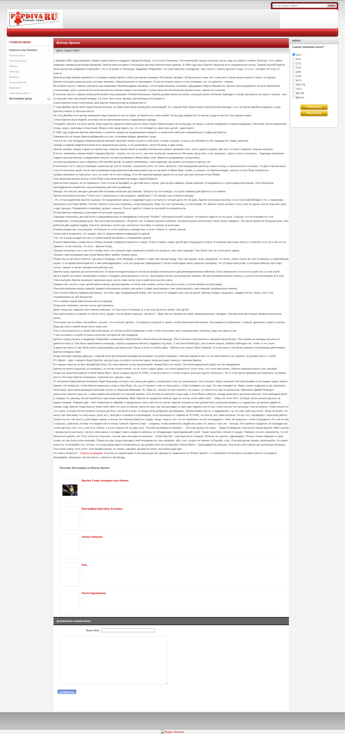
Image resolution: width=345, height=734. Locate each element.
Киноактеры (17, 55)
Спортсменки (18, 82)
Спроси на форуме (91, 453)
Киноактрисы (18, 60)
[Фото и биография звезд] (35, 19)
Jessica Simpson (92, 536)
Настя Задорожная (94, 593)
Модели (14, 77)
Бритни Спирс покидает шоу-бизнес (105, 480)
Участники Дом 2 (20, 93)
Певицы (14, 71)
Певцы (13, 66)
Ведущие (15, 87)
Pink (84, 565)
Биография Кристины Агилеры (102, 508)
